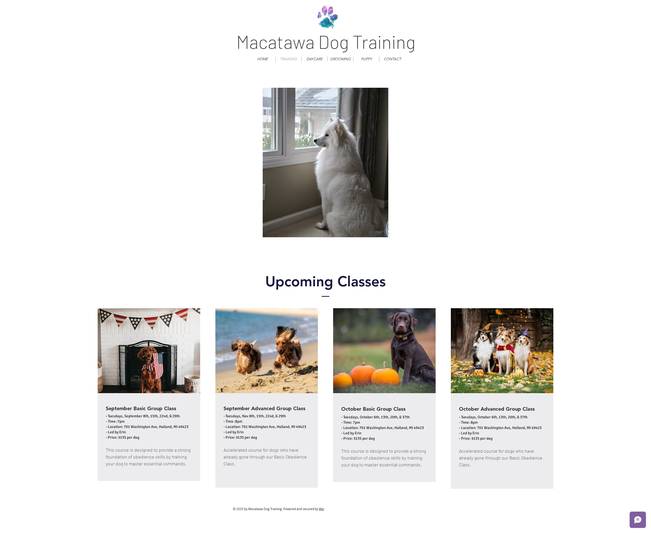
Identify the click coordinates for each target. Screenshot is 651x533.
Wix (321, 509)
